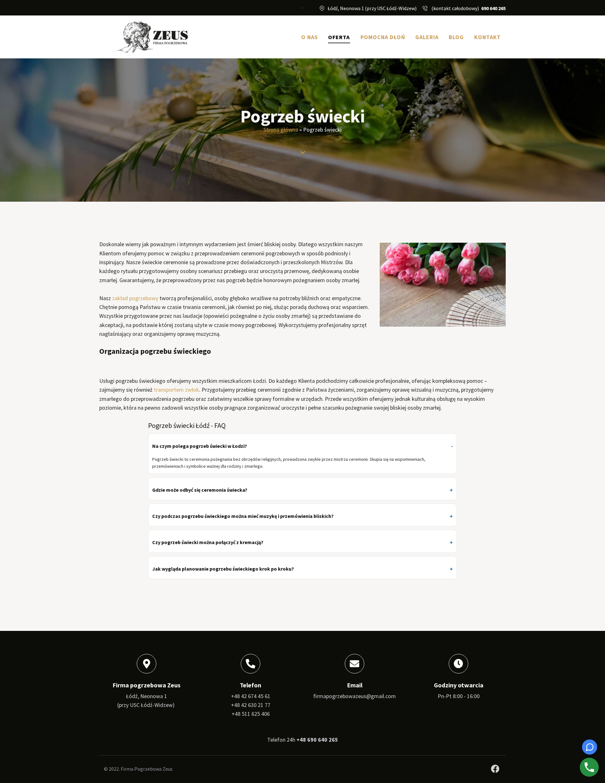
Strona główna (280, 129)
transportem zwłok (176, 389)
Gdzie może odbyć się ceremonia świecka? (199, 490)
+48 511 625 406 (251, 713)
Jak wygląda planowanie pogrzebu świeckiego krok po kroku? (223, 569)
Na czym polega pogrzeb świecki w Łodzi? (199, 446)
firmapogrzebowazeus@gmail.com (354, 696)
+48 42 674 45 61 (250, 696)
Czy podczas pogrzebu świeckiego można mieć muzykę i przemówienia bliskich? (243, 516)
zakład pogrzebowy (135, 298)
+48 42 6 (241, 705)
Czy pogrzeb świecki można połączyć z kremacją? (207, 542)
